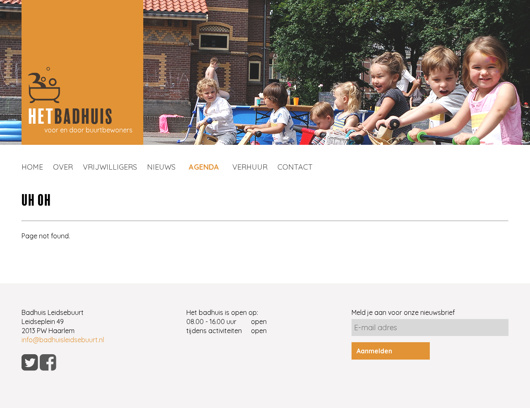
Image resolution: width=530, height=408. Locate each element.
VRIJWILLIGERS (110, 167)
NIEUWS (161, 167)
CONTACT (295, 167)
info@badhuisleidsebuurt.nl (63, 340)
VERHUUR (249, 167)
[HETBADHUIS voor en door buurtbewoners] (82, 142)
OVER (63, 167)
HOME (32, 167)
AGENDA (204, 167)
